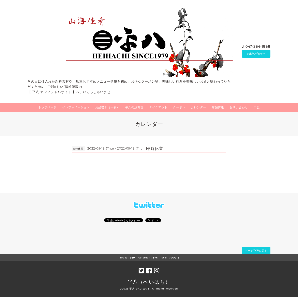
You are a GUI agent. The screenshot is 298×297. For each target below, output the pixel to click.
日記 (257, 107)
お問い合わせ (256, 53)
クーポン (179, 107)
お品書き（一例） (107, 107)
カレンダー (198, 107)
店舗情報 (218, 107)
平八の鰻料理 (134, 107)
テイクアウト (158, 107)
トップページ (47, 107)
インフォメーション (76, 107)
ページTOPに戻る (256, 250)
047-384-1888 (257, 46)
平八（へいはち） (149, 282)
